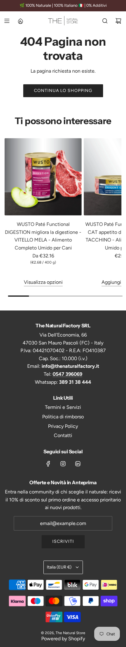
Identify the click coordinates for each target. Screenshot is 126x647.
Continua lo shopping (63, 90)
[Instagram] (63, 463)
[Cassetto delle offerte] (20, 21)
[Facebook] (48, 463)
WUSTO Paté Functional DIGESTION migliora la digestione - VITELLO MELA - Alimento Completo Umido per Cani (43, 236)
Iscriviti (63, 541)
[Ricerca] (105, 21)
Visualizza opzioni (43, 282)
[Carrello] (118, 21)
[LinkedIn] (77, 463)
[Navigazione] (6, 21)
